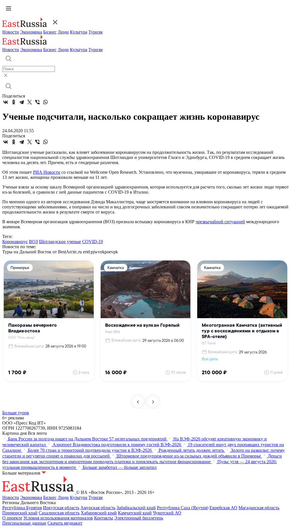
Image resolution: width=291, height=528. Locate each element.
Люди (63, 32)
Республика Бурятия (22, 507)
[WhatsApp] (45, 102)
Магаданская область (258, 507)
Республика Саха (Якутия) (182, 507)
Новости (10, 32)
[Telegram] (21, 102)
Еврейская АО (223, 507)
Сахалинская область (59, 512)
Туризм (95, 32)
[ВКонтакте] (5, 102)
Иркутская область (61, 507)
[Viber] (37, 102)
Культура (78, 32)
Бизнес (50, 32)
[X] (29, 102)
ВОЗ (33, 241)
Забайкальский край (136, 507)
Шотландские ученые (60, 241)
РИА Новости (46, 172)
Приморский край (20, 512)
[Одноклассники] (13, 102)
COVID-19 (92, 241)
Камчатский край (135, 512)
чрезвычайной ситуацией (220, 221)
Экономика (31, 32)
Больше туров (15, 412)
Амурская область (97, 507)
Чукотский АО (167, 512)
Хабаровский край (99, 512)
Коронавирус (15, 241)
